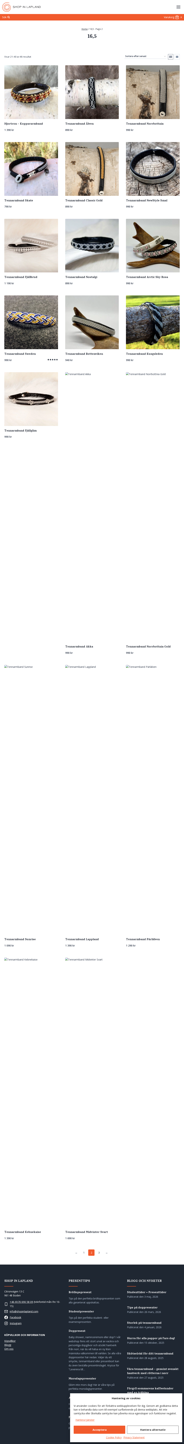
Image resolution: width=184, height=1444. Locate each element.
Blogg (7, 1345)
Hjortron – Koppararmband (23, 124)
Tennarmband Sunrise (20, 939)
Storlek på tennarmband (144, 1323)
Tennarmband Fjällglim (20, 431)
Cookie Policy (114, 1437)
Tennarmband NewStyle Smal (146, 201)
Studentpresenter (81, 1312)
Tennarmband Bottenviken (84, 354)
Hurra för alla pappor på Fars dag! (151, 1339)
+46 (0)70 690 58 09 (21, 1302)
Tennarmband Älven (79, 124)
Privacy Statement (134, 1437)
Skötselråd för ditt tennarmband (150, 1354)
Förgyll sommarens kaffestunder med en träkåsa (150, 1391)
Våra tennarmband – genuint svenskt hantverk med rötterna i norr (152, 1371)
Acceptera (100, 1429)
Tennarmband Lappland (82, 939)
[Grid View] (170, 57)
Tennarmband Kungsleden (144, 354)
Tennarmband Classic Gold (84, 201)
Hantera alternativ (153, 1429)
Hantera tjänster (85, 1420)
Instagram (16, 1323)
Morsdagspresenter (82, 1379)
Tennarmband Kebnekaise (22, 1232)
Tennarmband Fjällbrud (20, 277)
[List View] (177, 57)
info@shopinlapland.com (24, 1311)
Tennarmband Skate (18, 201)
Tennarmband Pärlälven (143, 939)
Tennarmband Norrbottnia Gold (148, 647)
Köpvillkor (10, 1341)
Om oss (8, 1349)
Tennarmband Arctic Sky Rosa (147, 277)
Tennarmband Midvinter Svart (86, 1232)
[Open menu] (178, 7)
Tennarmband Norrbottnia (145, 124)
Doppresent (77, 1331)
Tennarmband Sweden (20, 354)
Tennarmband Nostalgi (81, 277)
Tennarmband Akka (79, 647)
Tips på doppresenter (142, 1308)
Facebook (15, 1317)
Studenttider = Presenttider (146, 1293)
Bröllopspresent (80, 1293)
